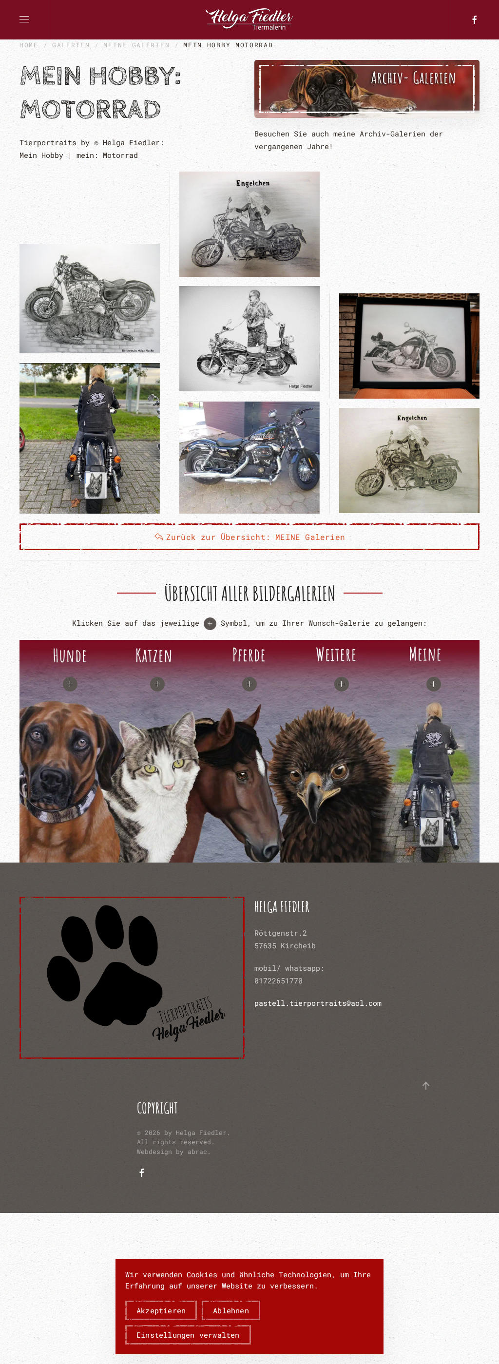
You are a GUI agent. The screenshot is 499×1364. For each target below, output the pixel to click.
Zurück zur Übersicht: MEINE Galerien (255, 537)
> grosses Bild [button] (89, 299)
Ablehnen (231, 1310)
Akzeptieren (161, 1310)
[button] (24, 19)
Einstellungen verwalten (188, 1335)
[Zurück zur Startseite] (249, 19)
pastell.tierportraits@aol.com (318, 1003)
